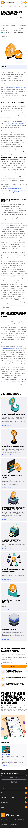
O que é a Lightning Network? (13, 446)
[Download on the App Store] (14, 782)
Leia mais (5, 765)
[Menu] (25, 2)
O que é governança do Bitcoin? (11, 601)
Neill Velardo (6, 755)
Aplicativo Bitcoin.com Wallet (16, 123)
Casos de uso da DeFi (10, 630)
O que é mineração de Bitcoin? (13, 414)
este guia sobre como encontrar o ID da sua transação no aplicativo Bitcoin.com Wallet (13, 192)
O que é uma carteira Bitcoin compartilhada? (13, 570)
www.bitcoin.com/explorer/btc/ (12, 188)
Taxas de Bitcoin (17, 381)
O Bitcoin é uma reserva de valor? (12, 476)
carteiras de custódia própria (14, 343)
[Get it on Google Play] (14, 777)
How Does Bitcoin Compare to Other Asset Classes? (13, 509)
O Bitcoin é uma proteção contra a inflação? (12, 541)
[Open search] (22, 2)
